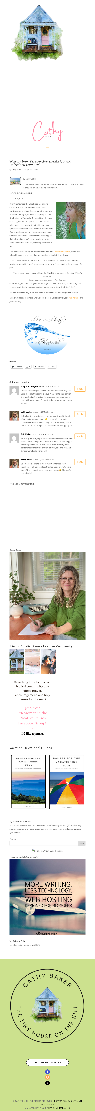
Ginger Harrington (62, 251)
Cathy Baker (16, 169)
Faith (24, 169)
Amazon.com (72, 829)
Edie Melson (26, 434)
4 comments (33, 169)
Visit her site (74, 298)
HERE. (37, 945)
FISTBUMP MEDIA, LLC (59, 1108)
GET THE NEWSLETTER (47, 1062)
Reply (80, 388)
